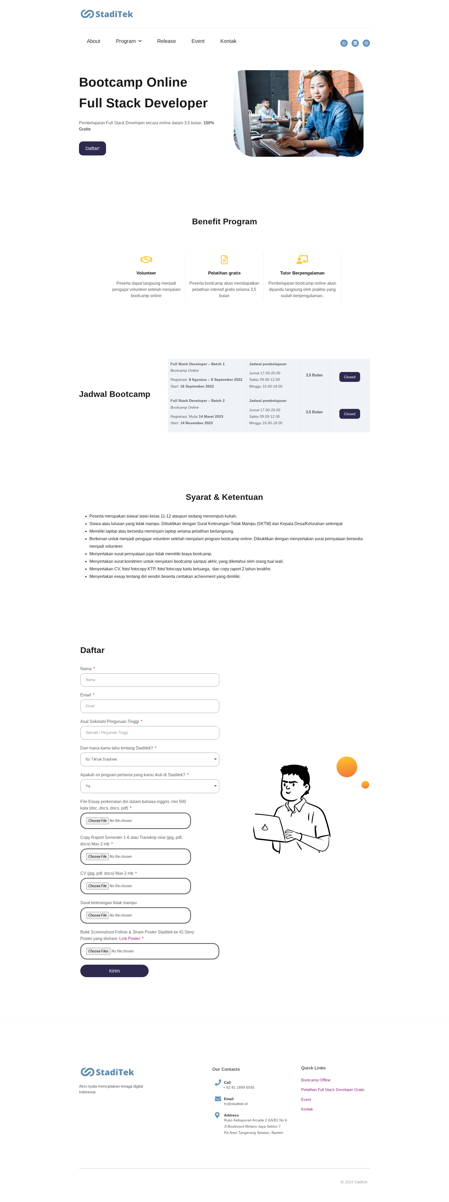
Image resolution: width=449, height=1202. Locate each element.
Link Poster (129, 938)
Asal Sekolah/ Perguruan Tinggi (110, 721)
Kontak (228, 41)
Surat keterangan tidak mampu (108, 902)
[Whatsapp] (344, 43)
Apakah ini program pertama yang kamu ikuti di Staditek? (133, 775)
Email (86, 695)
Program (126, 41)
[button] (92, 148)
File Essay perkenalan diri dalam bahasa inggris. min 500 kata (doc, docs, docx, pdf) (133, 804)
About (93, 41)
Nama (86, 669)
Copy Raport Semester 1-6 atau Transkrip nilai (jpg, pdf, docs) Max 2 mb (131, 840)
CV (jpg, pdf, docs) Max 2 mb (107, 873)
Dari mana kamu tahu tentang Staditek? (117, 748)
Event (198, 41)
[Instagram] (366, 43)
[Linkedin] (355, 43)
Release (166, 41)
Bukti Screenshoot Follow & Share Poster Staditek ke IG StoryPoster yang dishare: (137, 935)
